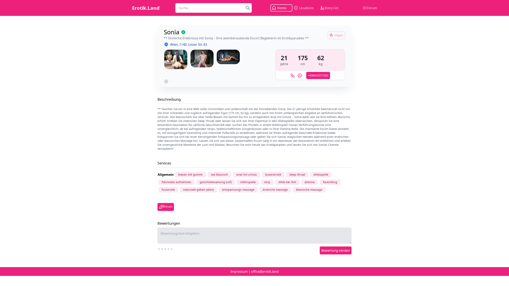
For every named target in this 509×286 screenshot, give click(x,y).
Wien (174, 44)
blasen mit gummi (190, 174)
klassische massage (309, 189)
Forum (372, 8)
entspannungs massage (238, 189)
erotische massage (275, 189)
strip (267, 182)
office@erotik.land (265, 271)
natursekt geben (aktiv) (198, 189)
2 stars (162, 248)
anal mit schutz (246, 174)
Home (281, 8)
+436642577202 (318, 75)
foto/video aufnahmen (176, 182)
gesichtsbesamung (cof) (216, 182)
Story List (332, 8)
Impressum (239, 271)
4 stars (168, 248)
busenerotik (273, 174)
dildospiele (321, 174)
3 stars (165, 248)
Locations (306, 8)
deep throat (297, 174)
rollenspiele (248, 182)
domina (310, 182)
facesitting (330, 182)
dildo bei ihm (287, 182)
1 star (159, 248)
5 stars (171, 248)
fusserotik (168, 189)
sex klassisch (219, 174)
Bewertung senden (335, 250)
